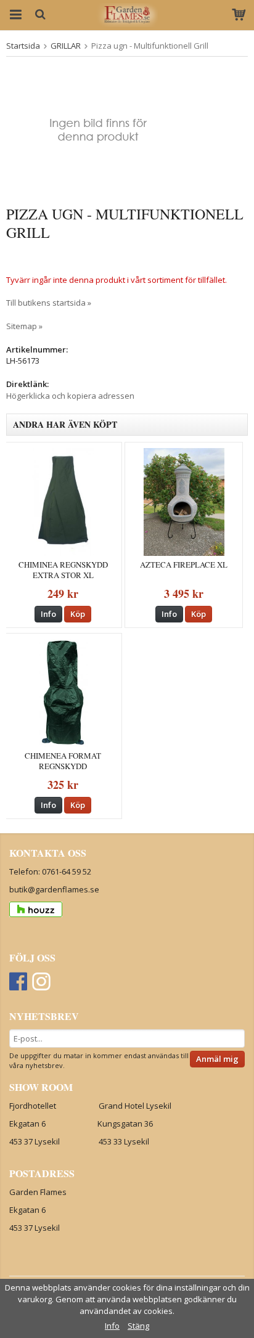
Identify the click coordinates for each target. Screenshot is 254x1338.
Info (48, 613)
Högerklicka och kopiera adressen (70, 395)
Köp (77, 613)
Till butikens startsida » (48, 302)
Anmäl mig (217, 1058)
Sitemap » (24, 326)
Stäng (138, 1325)
